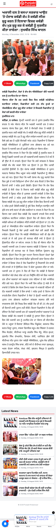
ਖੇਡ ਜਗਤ (33, 34)
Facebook (34, 83)
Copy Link (48, 83)
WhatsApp (20, 83)
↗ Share (7, 83)
